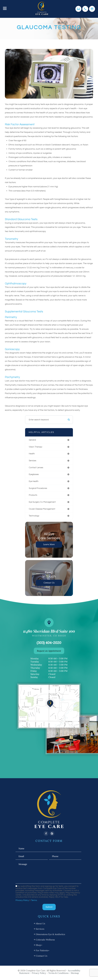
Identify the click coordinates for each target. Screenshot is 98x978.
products (33, 495)
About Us (40, 923)
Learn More (49, 544)
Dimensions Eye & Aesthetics (50, 934)
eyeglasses (34, 474)
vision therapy (35, 447)
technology (34, 516)
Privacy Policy (22, 900)
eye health (33, 481)
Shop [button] (38, 945)
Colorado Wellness (45, 939)
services (32, 461)
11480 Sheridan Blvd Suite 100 (49, 633)
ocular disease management (42, 509)
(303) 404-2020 (49, 642)
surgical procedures (38, 488)
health (32, 454)
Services (40, 929)
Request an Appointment (49, 650)
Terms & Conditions (58, 973)
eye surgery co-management (42, 502)
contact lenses (36, 468)
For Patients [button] (42, 950)
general (32, 440)
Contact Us (49, 582)
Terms (34, 900)
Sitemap (75, 973)
